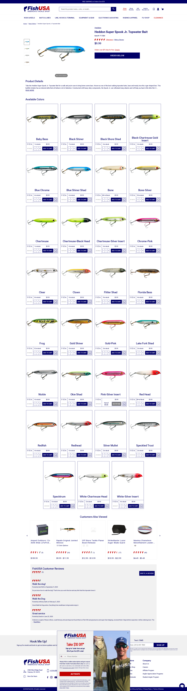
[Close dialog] (128, 633)
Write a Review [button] (119, 40)
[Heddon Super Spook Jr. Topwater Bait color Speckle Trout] (27, 56)
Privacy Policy (147, 689)
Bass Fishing (32, 23)
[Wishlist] (55, 148)
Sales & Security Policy (135, 689)
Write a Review (147, 573)
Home (25, 23)
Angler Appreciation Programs (153, 674)
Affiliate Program (148, 670)
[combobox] (63, 656)
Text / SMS (138, 640)
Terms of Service (158, 689)
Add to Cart (47, 148)
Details (117, 50)
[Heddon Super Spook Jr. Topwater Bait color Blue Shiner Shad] (27, 42)
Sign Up (161, 645)
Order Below (117, 55)
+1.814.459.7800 (55, 671)
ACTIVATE (75, 674)
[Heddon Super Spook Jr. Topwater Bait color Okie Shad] (27, 49)
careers (145, 667)
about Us (146, 664)
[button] (27, 535)
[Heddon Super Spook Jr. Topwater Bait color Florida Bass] (27, 62)
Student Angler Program (151, 677)
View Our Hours (32, 676)
